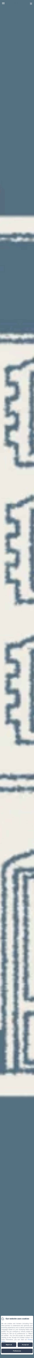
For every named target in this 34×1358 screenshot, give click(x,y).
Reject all (9, 1345)
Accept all (25, 1345)
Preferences (17, 1351)
